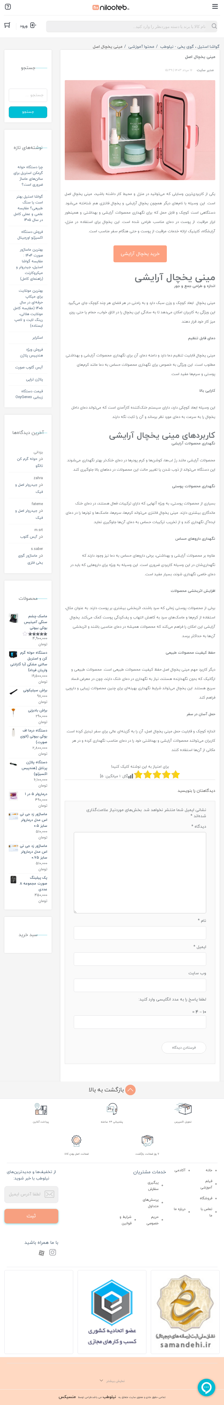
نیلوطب (109, 1397)
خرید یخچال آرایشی (140, 254)
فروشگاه (206, 1198)
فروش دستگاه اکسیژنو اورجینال (30, 234)
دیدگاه (198, 826)
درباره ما (180, 1209)
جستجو (28, 112)
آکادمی (180, 1170)
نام (202, 921)
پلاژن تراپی (34, 379)
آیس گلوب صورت (29, 367)
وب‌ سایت (197, 973)
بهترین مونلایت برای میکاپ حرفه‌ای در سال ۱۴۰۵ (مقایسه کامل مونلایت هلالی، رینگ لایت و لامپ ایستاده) (28, 308)
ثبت (31, 1216)
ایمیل (199, 947)
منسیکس (67, 1397)
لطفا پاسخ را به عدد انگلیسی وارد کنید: (172, 999)
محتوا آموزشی (141, 47)
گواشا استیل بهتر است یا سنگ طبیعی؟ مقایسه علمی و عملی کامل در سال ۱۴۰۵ (28, 208)
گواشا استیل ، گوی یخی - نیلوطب (190, 47)
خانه (209, 1170)
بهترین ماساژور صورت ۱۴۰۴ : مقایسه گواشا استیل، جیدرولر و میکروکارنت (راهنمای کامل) (29, 264)
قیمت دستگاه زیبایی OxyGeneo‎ (29, 394)
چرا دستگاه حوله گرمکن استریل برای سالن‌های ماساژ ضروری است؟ (28, 176)
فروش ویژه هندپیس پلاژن (31, 352)
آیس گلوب (28, 536)
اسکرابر (37, 337)
